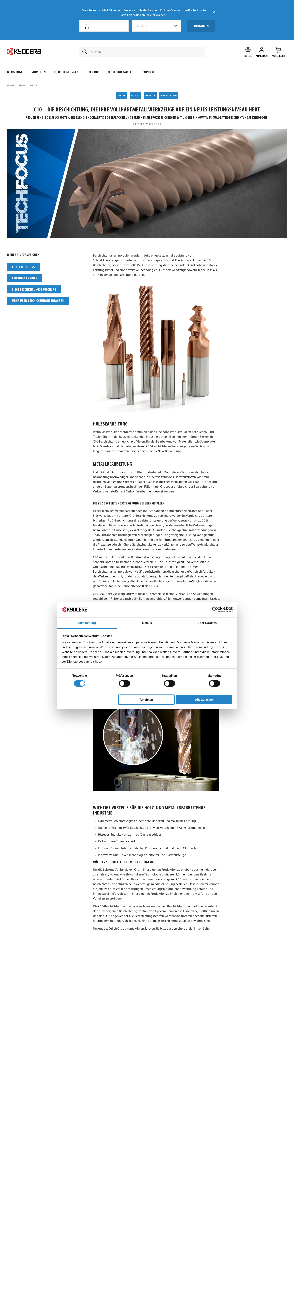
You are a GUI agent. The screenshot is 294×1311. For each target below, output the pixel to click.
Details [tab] (147, 622)
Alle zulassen (204, 699)
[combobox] (104, 26)
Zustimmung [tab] (87, 622)
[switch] (124, 683)
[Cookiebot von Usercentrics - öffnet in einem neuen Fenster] (215, 609)
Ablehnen (146, 699)
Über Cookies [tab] (207, 622)
